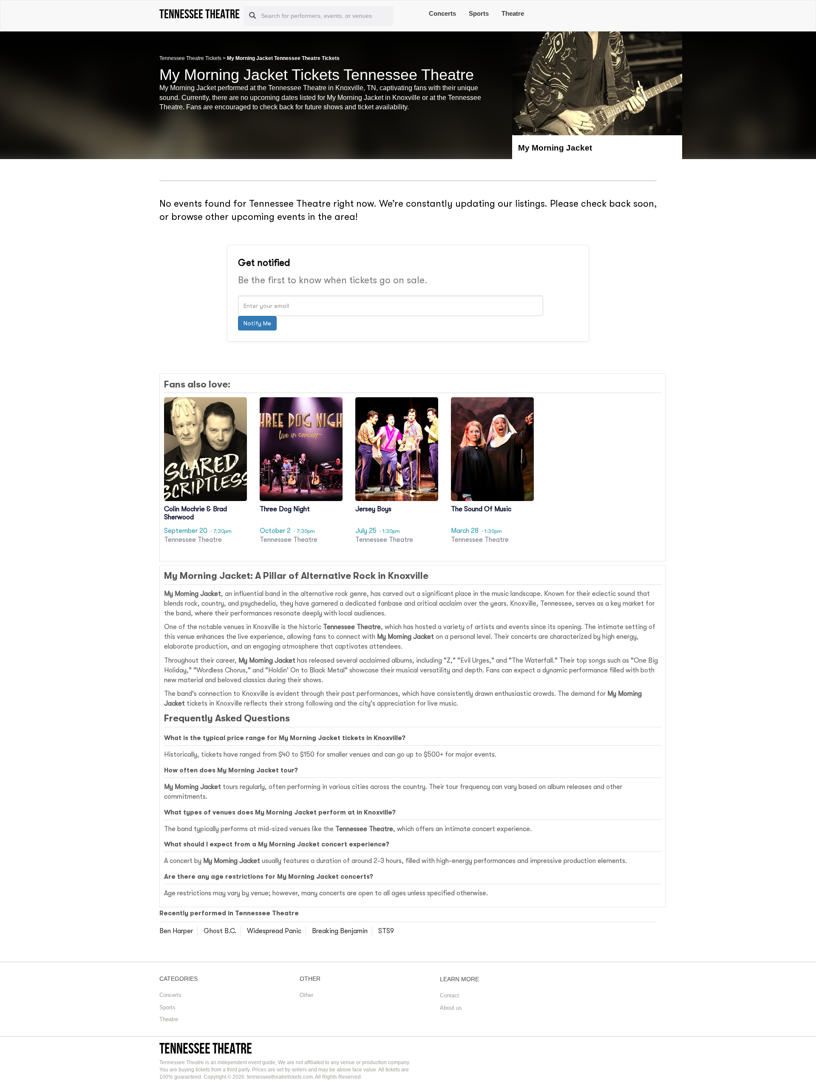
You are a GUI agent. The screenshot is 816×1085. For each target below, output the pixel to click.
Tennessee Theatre (205, 1048)
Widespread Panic (274, 931)
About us (451, 1008)
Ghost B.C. (220, 931)
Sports (479, 13)
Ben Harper (176, 931)
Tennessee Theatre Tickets (190, 58)
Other (306, 995)
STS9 (386, 931)
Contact (449, 995)
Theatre (513, 13)
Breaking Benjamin (340, 931)
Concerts (442, 13)
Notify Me (257, 323)
